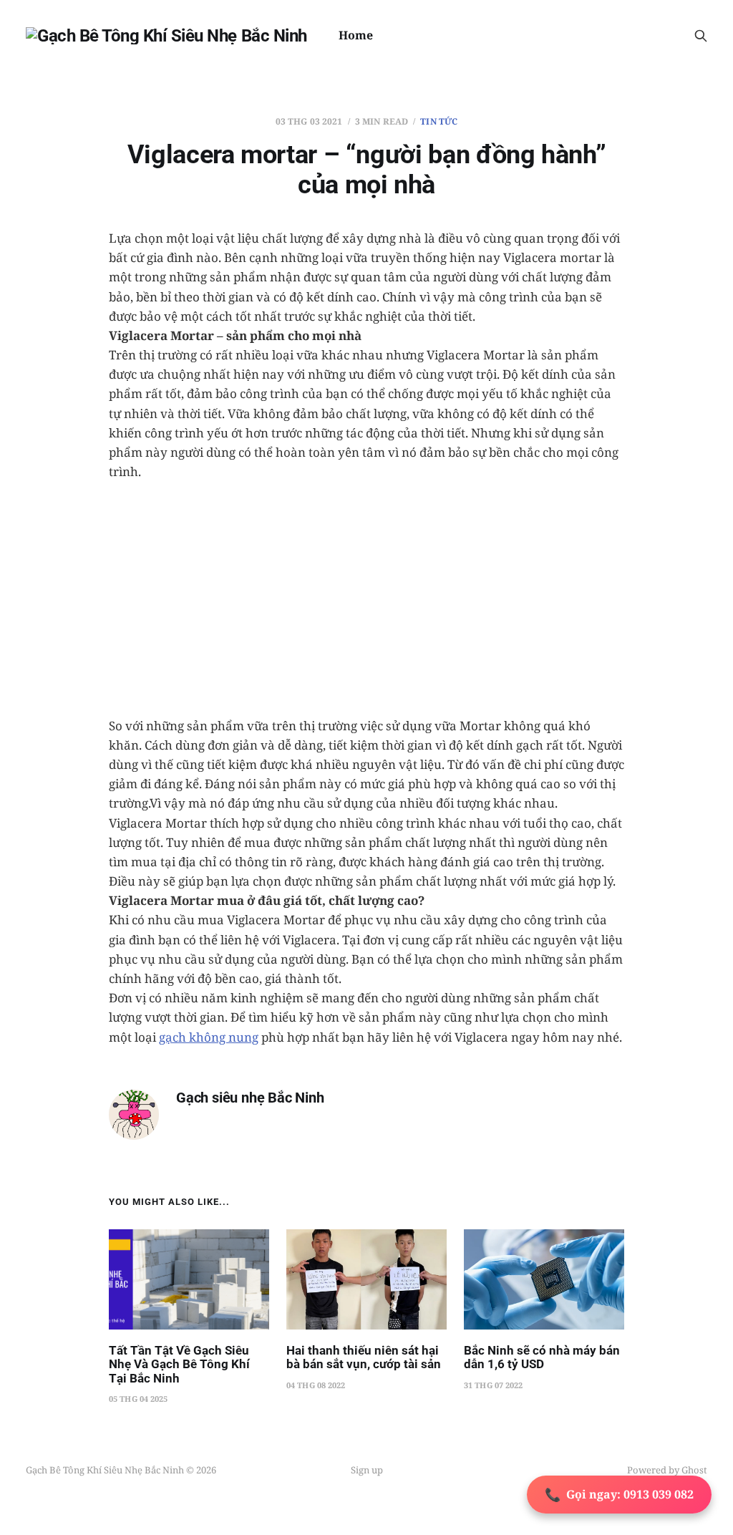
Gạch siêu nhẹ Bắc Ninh (250, 1098)
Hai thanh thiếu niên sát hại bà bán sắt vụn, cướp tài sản (363, 1357)
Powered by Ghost (667, 1469)
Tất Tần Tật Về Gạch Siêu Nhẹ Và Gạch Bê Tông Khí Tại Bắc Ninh (179, 1364)
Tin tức (438, 121)
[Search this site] (701, 36)
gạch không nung (208, 1037)
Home (356, 35)
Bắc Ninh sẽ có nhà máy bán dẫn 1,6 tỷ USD (542, 1357)
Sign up (367, 1469)
